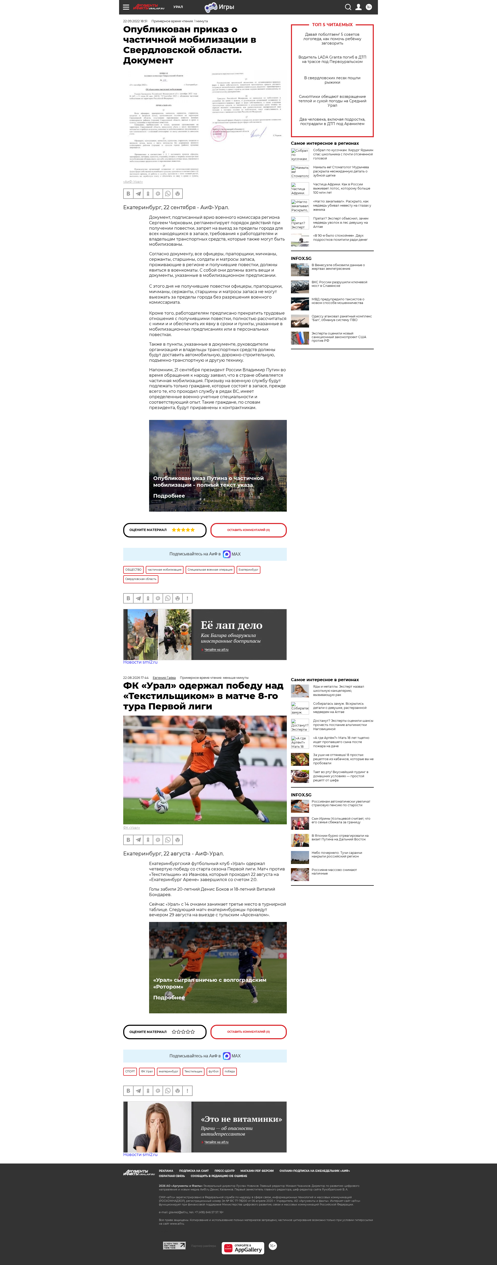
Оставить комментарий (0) (248, 530)
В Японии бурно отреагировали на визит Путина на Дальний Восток (340, 837)
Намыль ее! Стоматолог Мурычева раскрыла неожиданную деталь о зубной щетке (341, 171)
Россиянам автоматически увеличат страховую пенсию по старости (341, 803)
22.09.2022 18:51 (135, 21)
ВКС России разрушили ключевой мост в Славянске (339, 284)
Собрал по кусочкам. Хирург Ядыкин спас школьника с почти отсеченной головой (343, 154)
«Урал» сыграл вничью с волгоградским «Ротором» (209, 983)
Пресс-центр (225, 1171)
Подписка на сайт (194, 1171)
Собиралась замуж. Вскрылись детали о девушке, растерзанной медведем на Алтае (340, 708)
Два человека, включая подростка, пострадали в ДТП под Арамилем (332, 121)
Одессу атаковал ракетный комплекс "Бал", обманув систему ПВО (342, 318)
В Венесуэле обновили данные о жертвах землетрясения (338, 267)
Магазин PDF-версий (257, 1171)
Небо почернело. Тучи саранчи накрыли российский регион (337, 854)
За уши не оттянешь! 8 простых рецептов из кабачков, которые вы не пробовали (343, 759)
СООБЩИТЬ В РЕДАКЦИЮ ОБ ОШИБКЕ (219, 1176)
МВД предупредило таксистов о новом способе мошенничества (338, 301)
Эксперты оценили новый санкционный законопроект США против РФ (339, 337)
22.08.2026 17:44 (136, 678)
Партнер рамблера (203, 1245)
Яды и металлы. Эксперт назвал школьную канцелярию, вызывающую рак (338, 691)
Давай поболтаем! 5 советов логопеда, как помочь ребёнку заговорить (332, 39)
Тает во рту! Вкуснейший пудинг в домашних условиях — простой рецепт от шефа (340, 776)
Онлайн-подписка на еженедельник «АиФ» (315, 1171)
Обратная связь (172, 1176)
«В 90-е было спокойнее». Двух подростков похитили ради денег (340, 238)
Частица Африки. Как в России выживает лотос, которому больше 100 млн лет (341, 188)
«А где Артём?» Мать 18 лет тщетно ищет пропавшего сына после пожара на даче (341, 742)
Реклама (166, 1171)
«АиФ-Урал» (133, 182)
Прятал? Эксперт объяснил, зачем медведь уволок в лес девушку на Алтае (340, 222)
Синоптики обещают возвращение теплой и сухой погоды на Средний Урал (332, 101)
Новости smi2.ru (140, 662)
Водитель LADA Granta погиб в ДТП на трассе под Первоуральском (332, 59)
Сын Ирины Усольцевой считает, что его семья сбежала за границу (341, 820)
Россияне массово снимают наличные (334, 871)
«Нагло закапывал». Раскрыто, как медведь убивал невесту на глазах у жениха (342, 205)
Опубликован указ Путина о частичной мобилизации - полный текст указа (208, 481)
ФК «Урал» (131, 828)
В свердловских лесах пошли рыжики (332, 80)
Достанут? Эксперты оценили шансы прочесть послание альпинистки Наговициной (343, 725)
